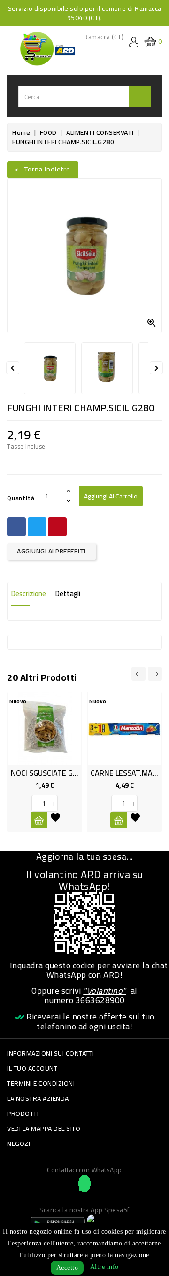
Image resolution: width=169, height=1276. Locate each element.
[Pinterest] (57, 526)
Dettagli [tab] (67, 593)
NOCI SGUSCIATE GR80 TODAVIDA (66, 773)
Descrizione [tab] (28, 593)
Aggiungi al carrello (111, 496)
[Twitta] (37, 526)
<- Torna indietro (42, 169)
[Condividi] (16, 526)
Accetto (67, 1267)
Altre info (104, 1266)
